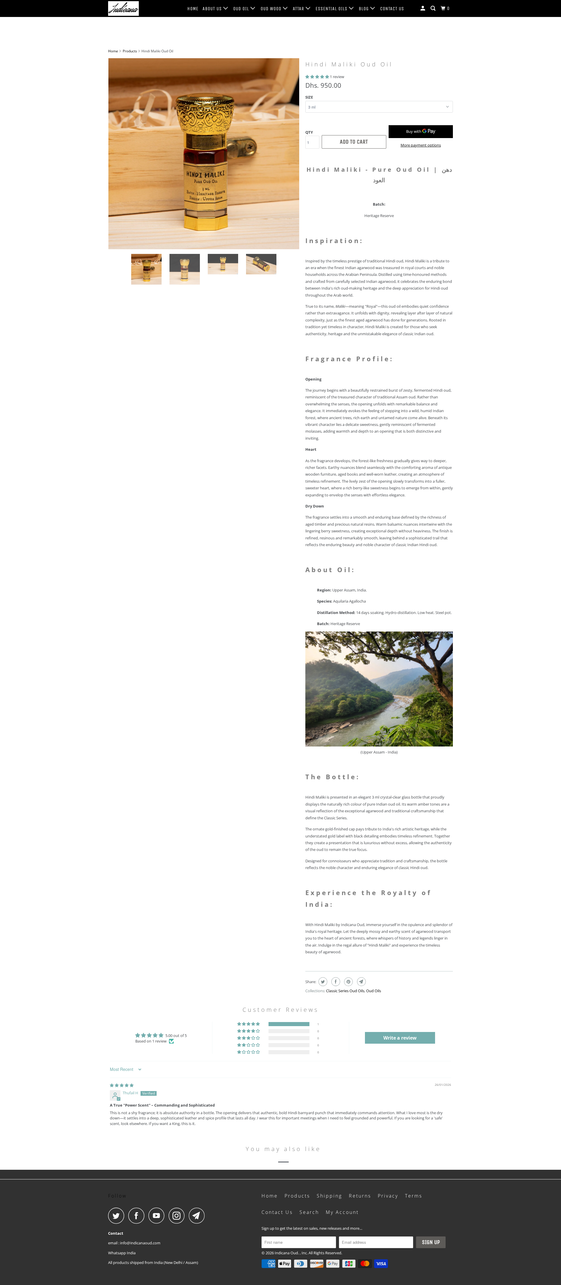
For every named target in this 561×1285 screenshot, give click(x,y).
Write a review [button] (400, 1038)
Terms (413, 1196)
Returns (360, 1196)
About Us (212, 8)
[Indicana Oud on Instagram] (178, 1215)
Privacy (388, 1196)
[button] (317, 76)
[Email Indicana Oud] (198, 1215)
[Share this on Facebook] (335, 981)
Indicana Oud (286, 1252)
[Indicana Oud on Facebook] (138, 1215)
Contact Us (392, 8)
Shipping (329, 1196)
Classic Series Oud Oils (345, 990)
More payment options (421, 145)
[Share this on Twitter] (322, 981)
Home (192, 8)
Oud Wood (272, 8)
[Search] (434, 8)
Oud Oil (241, 8)
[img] (122, 1085)
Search (309, 1212)
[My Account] (423, 8)
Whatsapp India (122, 1252)
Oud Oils (373, 990)
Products (130, 51)
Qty (309, 132)
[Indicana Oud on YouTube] (158, 1215)
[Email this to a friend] (361, 981)
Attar (299, 8)
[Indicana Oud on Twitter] (117, 1215)
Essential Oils (332, 8)
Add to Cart (354, 141)
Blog (364, 8)
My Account (342, 1212)
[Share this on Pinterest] (348, 981)
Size (309, 97)
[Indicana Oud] (138, 8)
